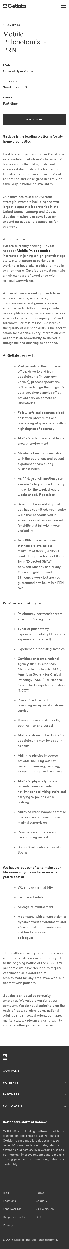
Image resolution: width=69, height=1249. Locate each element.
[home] (14, 6)
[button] (62, 6)
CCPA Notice (45, 1209)
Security (41, 1201)
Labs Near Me (12, 1209)
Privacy (8, 1225)
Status (40, 1217)
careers (13, 25)
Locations (9, 1201)
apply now (34, 119)
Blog (6, 1193)
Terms (40, 1193)
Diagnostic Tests (14, 1217)
